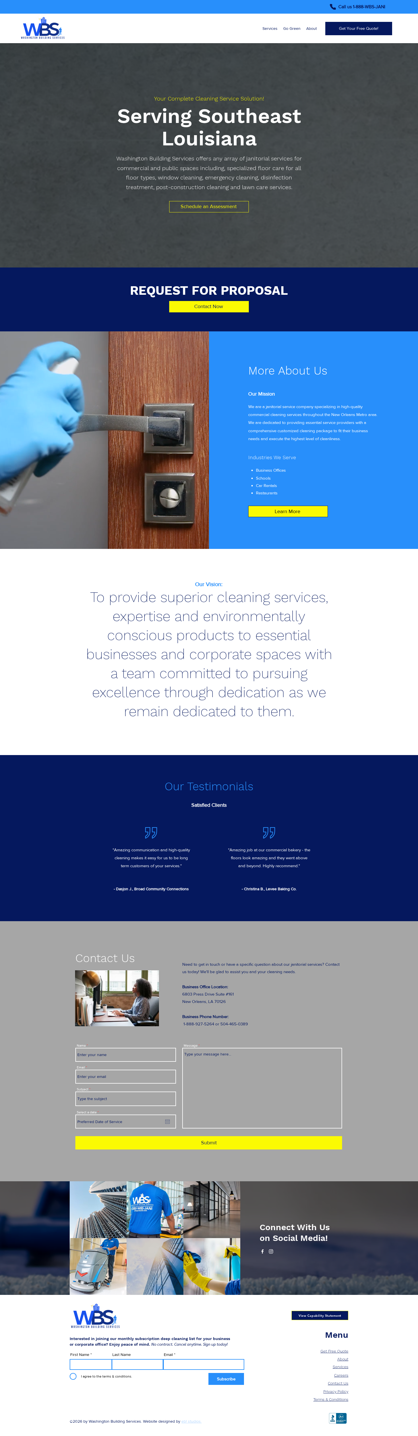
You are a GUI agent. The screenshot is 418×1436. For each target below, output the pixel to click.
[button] (154, 665)
